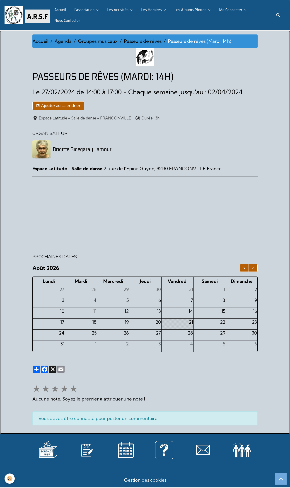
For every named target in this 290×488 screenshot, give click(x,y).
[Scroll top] (281, 479)
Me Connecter (230, 10)
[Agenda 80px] (126, 449)
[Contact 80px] (203, 449)
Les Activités (117, 10)
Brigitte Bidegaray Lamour (82, 149)
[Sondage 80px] (48, 449)
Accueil (59, 10)
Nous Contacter (66, 20)
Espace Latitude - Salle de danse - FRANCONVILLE (85, 118)
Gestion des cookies (145, 480)
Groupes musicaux (98, 41)
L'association (84, 10)
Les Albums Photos (190, 10)
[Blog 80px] (87, 449)
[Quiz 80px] (164, 449)
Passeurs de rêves (143, 41)
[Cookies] (10, 478)
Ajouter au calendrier (60, 105)
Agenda (63, 41)
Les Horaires (151, 10)
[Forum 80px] (242, 449)
